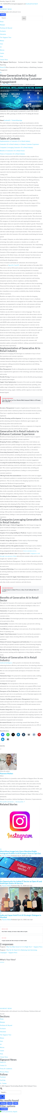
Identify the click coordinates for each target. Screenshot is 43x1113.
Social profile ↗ (20, 802)
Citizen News (4, 59)
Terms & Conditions (6, 1068)
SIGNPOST (6, 9)
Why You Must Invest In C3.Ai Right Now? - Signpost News (24, 947)
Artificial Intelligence (6, 663)
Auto (1, 44)
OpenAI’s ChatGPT (13, 265)
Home (2, 21)
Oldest (15, 1103)
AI (1, 47)
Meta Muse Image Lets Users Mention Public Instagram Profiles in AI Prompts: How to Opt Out (21, 401)
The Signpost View (5, 37)
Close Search (4, 1109)
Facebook (28, 4)
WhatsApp (19, 120)
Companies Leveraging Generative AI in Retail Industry (16, 147)
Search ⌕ (3, 14)
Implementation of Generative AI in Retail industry (15, 141)
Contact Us (3, 1065)
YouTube (34, 4)
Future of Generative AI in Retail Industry (12, 154)
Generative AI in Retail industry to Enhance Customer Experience (19, 144)
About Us (3, 1062)
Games (2, 53)
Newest (9, 1103)
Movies (2, 50)
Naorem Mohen (6, 84)
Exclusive (3, 31)
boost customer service (29, 551)
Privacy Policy (4, 1072)
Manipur (2, 25)
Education (3, 34)
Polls (1, 56)
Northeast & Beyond (6, 28)
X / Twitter (12, 120)
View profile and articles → (7, 802)
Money (2, 40)
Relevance (3, 1103)
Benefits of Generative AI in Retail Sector (12, 150)
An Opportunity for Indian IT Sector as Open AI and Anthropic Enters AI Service (20, 590)
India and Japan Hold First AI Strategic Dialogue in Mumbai (20, 916)
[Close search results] (2, 1097)
